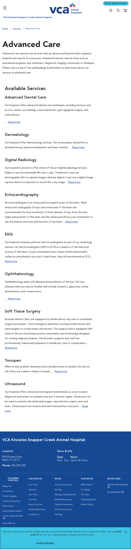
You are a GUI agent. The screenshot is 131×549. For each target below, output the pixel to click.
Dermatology (17, 135)
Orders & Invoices (63, 509)
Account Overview (63, 485)
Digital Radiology (20, 160)
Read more (14, 122)
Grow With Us (8, 523)
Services (17, 29)
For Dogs (85, 490)
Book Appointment (116, 3)
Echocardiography (22, 195)
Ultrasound (15, 384)
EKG (9, 234)
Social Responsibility (12, 511)
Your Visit (33, 500)
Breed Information (37, 509)
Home (5, 29)
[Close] (125, 532)
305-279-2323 (19, 465)
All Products (86, 485)
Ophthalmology (19, 274)
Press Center (8, 506)
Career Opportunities (13, 517)
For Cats (85, 495)
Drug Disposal (115, 493)
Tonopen (13, 361)
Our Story (33, 485)
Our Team (33, 495)
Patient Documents (64, 504)
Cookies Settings (45, 543)
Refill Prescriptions (63, 500)
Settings (58, 514)
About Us (6, 486)
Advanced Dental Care (25, 97)
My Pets (58, 490)
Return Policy (87, 504)
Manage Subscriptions (65, 495)
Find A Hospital (9, 496)
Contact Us (7, 491)
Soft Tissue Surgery (22, 311)
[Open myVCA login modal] (111, 10)
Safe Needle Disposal (118, 486)
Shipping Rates (88, 500)
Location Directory (11, 501)
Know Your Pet (35, 504)
